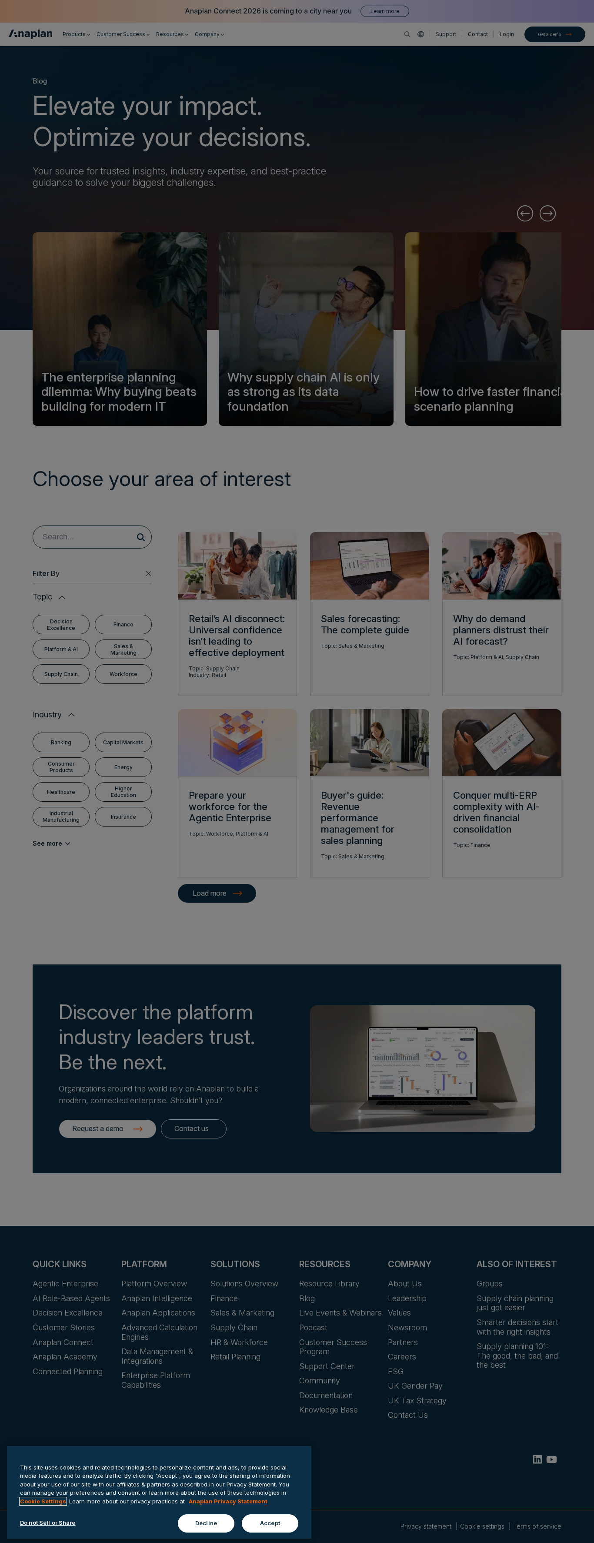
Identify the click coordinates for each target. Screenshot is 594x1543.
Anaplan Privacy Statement (228, 1501)
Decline (206, 1523)
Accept (270, 1523)
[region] (159, 1492)
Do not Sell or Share (48, 1522)
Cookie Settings (43, 1501)
